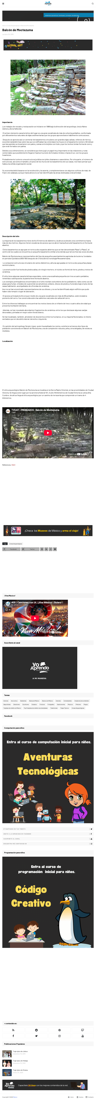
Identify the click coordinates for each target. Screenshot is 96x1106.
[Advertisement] (48, 493)
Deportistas (7, 704)
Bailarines (23, 701)
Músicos (70, 704)
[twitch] (83, 1030)
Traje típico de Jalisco (20, 1051)
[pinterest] (60, 1030)
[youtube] (83, 1035)
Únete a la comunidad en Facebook (17, 834)
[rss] (13, 1030)
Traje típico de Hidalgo (20, 1061)
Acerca (81, 1097)
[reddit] (37, 1030)
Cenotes (58, 701)
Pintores (78, 704)
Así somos (14, 701)
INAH (13, 465)
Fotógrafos (51, 704)
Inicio (4, 25)
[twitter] (37, 1035)
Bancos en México (47, 701)
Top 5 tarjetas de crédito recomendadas (36, 708)
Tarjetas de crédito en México (12, 708)
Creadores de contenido (82, 701)
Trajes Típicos (64, 708)
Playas (86, 704)
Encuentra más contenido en (15, 843)
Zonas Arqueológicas (13, 25)
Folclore (42, 704)
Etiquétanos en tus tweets (15, 829)
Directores (16, 704)
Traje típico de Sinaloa (20, 1070)
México (15, 1097)
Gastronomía (61, 704)
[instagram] (60, 1035)
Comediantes (68, 701)
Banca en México (34, 701)
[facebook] (13, 1035)
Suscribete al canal (12, 838)
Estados (34, 704)
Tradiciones (53, 708)
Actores (6, 701)
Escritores (26, 704)
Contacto (91, 1097)
